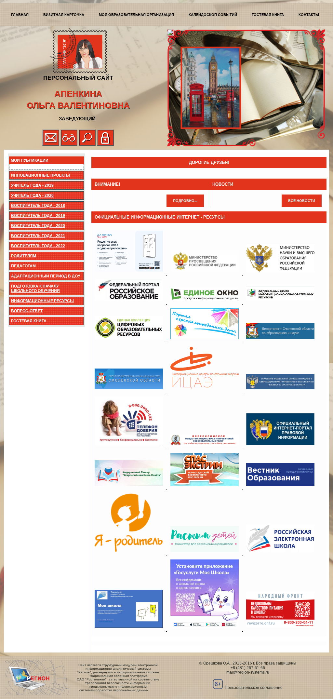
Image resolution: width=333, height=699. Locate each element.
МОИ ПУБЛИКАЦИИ (29, 160)
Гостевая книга (268, 15)
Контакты (309, 15)
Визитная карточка (63, 15)
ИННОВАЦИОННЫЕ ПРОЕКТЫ (40, 175)
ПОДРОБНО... (185, 201)
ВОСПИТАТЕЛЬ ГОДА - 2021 (38, 236)
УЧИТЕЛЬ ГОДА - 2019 (32, 185)
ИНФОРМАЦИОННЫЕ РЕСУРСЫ (42, 301)
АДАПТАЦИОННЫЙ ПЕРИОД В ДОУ (45, 276)
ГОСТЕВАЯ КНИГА (29, 321)
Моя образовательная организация (136, 15)
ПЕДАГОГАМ (23, 266)
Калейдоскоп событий (213, 15)
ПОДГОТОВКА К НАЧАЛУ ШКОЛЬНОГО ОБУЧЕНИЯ (35, 288)
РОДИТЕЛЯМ (23, 256)
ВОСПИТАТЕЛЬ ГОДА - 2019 (38, 215)
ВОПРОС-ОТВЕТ (27, 311)
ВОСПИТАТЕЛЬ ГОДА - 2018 (38, 205)
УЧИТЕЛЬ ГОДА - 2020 (32, 195)
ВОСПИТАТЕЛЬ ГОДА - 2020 (38, 225)
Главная (20, 15)
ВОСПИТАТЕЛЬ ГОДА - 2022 (38, 246)
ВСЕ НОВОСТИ (301, 201)
